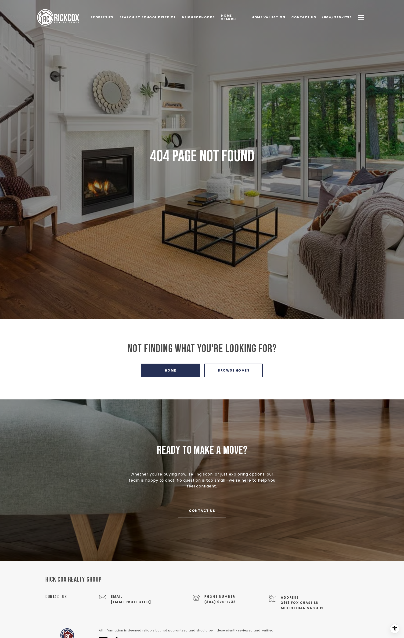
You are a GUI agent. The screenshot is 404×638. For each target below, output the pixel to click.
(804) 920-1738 (220, 602)
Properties (101, 17)
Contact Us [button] (202, 510)
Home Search (228, 17)
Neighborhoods (198, 17)
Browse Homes (233, 370)
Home (170, 370)
